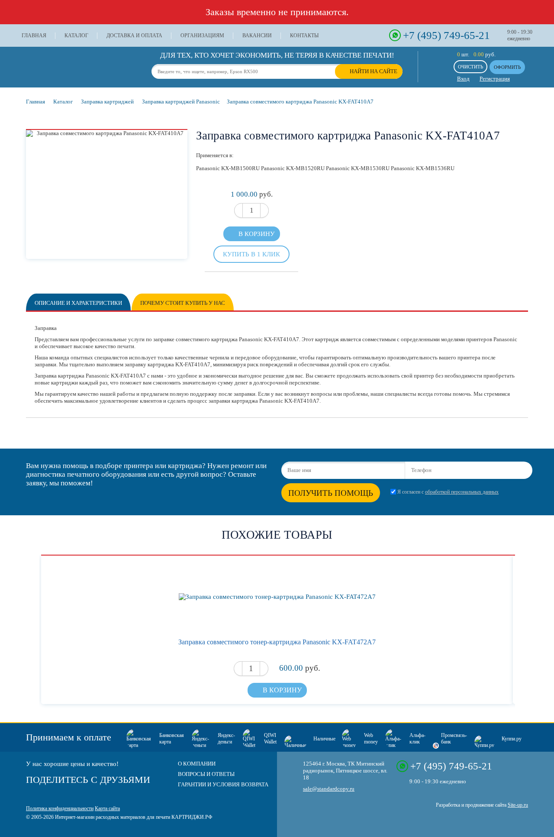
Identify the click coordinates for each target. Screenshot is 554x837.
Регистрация (495, 78)
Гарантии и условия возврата (223, 784)
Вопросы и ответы (206, 774)
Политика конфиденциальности (59, 808)
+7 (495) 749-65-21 (446, 35)
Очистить (470, 66)
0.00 (478, 54)
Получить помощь (330, 493)
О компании (197, 763)
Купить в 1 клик (251, 254)
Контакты (304, 35)
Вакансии (257, 35)
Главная (34, 35)
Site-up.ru (518, 805)
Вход (463, 78)
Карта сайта (107, 808)
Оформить (507, 67)
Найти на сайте (373, 71)
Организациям (202, 35)
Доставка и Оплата (134, 35)
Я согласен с (448, 492)
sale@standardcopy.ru (328, 788)
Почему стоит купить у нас (182, 303)
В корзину (256, 233)
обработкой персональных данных (462, 492)
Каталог (76, 35)
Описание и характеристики (78, 303)
